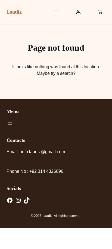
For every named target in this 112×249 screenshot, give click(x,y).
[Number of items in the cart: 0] (100, 12)
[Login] (78, 12)
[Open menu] (56, 12)
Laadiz (14, 12)
